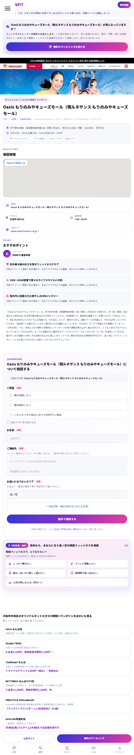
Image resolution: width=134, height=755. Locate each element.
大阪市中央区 (25, 119)
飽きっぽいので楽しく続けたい (26, 573)
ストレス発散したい (83, 564)
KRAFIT (16, 4)
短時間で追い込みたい (84, 573)
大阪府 (13, 119)
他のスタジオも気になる (23, 422)
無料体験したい (22, 395)
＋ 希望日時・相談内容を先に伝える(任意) (67, 506)
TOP (5, 119)
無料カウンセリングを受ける (67, 47)
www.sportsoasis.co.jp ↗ (25, 231)
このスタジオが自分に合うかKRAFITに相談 (37, 414)
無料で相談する (67, 519)
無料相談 (124, 4)
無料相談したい (22, 405)
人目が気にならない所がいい (25, 582)
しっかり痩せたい (19, 564)
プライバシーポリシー (71, 529)
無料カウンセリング (94, 738)
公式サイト (29, 738)
